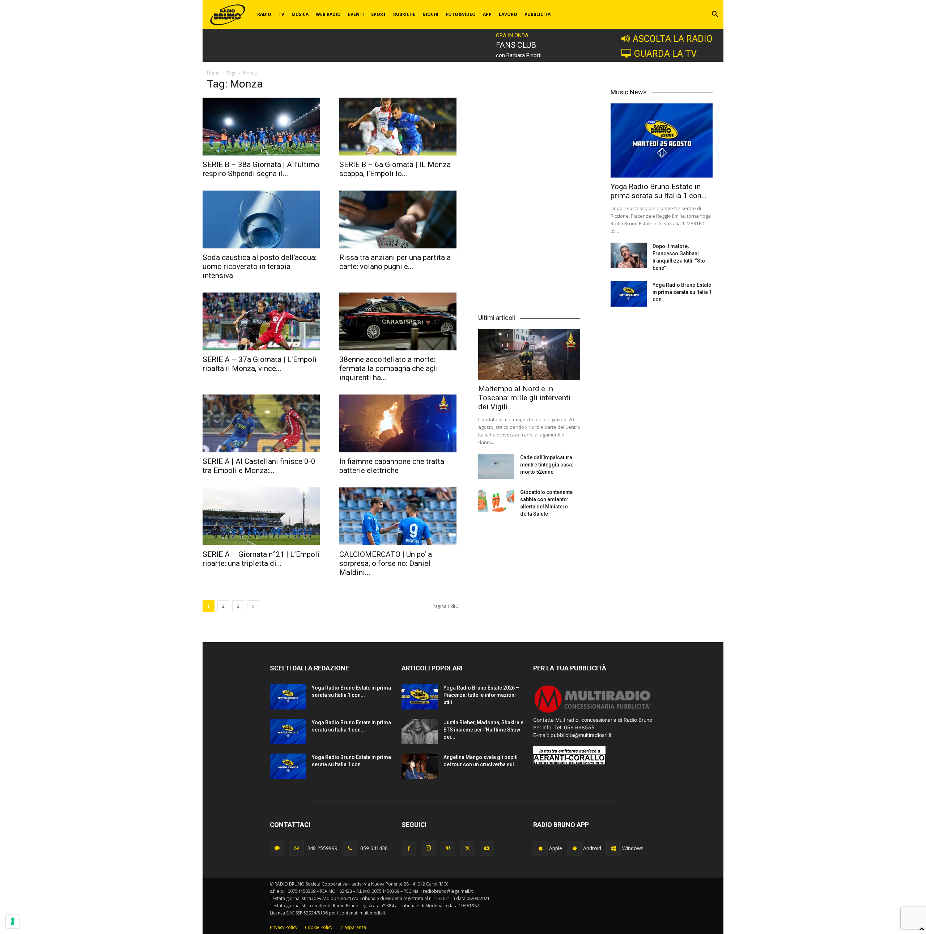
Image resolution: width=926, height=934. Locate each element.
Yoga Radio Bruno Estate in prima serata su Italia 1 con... (659, 191)
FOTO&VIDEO (461, 14)
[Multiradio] (593, 712)
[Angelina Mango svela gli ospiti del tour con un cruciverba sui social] (420, 766)
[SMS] (277, 848)
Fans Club (516, 45)
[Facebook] (409, 848)
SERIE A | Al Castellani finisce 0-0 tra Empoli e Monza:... (259, 466)
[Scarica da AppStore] (540, 848)
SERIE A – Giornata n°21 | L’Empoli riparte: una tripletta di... (261, 559)
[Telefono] (350, 848)
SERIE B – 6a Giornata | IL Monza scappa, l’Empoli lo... (395, 169)
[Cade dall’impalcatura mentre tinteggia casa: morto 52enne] (496, 466)
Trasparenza (353, 927)
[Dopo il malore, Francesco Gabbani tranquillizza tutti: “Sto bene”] (629, 255)
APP (487, 14)
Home (213, 73)
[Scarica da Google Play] (574, 848)
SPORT (378, 14)
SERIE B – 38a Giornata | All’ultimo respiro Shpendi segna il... (261, 169)
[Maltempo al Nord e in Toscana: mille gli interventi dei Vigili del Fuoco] (529, 354)
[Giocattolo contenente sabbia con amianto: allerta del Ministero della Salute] (496, 501)
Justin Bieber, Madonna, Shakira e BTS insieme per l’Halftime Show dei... (483, 730)
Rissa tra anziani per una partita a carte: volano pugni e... (395, 262)
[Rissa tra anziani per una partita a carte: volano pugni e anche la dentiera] (399, 219)
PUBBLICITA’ (538, 14)
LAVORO (508, 14)
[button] (714, 15)
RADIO (264, 14)
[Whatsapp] (296, 848)
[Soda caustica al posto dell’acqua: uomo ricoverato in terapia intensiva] (262, 219)
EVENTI (356, 14)
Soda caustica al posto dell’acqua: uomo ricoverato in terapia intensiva (260, 266)
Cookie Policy (318, 927)
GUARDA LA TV (665, 53)
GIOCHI (430, 14)
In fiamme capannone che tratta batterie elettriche (391, 466)
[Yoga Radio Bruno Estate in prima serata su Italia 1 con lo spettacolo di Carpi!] (662, 140)
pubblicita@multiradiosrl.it (581, 735)
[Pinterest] (448, 848)
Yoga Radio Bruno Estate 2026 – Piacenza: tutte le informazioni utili (481, 695)
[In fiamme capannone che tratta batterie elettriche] (399, 423)
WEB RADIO (328, 14)
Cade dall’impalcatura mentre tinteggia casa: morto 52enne (546, 465)
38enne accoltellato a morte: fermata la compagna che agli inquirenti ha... (388, 368)
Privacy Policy (283, 927)
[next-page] (253, 606)
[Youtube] (487, 848)
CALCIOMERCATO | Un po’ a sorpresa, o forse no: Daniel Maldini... (385, 563)
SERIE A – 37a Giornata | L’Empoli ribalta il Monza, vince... (260, 364)
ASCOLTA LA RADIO (673, 38)
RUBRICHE (404, 14)
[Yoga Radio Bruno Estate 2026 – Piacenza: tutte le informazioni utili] (420, 696)
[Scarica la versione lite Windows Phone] (613, 848)
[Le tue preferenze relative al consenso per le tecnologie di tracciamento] (13, 921)
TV (281, 14)
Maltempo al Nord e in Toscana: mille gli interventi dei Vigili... (524, 397)
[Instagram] (428, 848)
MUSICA (300, 14)
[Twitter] (467, 848)
